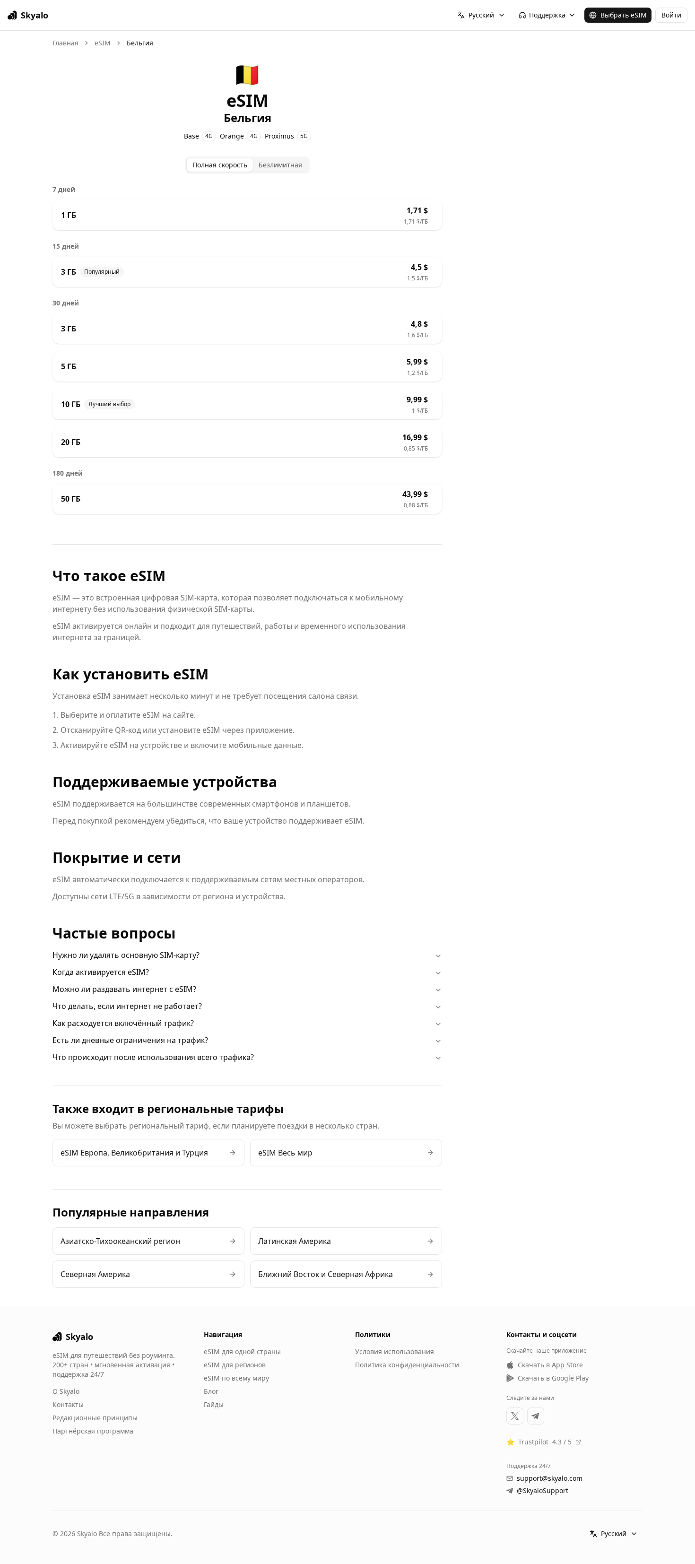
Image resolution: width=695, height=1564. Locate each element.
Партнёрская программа (92, 1430)
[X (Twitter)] (514, 1416)
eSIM (103, 42)
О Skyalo (65, 1391)
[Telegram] (535, 1416)
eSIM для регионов (235, 1364)
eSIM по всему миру (236, 1377)
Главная (65, 42)
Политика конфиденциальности (407, 1364)
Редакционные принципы (95, 1417)
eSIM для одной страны (242, 1351)
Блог (211, 1391)
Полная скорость (219, 164)
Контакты (68, 1404)
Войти (671, 14)
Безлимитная (280, 164)
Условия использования (394, 1351)
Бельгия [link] (140, 42)
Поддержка (547, 14)
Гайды (214, 1404)
